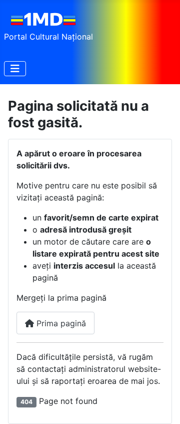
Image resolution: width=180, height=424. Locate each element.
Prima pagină (60, 323)
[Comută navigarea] (15, 68)
